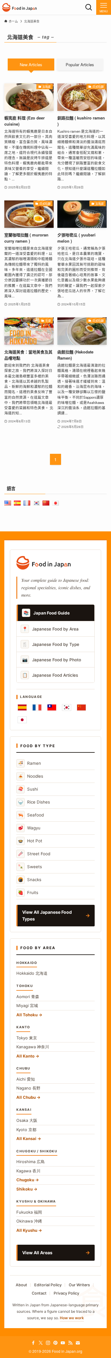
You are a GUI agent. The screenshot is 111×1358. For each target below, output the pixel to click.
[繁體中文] (52, 707)
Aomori (27, 996)
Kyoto (26, 1129)
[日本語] (22, 719)
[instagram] (48, 1343)
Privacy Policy (66, 1293)
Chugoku (25, 1179)
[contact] (77, 1343)
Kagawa (28, 1170)
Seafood (31, 814)
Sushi (28, 789)
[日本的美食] (19, 7)
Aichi (25, 1079)
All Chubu (26, 1097)
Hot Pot (30, 840)
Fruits (28, 892)
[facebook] (33, 1343)
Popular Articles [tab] (80, 64)
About (21, 1285)
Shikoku (24, 1189)
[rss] (70, 1343)
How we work (72, 1318)
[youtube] (63, 1343)
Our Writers (79, 1285)
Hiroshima (30, 1161)
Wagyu (29, 827)
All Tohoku (27, 1014)
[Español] (22, 707)
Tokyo (26, 1037)
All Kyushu (26, 1230)
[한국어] (66, 707)
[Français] (37, 707)
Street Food (34, 853)
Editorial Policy (48, 1285)
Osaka (26, 1120)
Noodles (30, 776)
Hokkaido (31, 973)
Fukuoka (29, 1212)
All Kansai (26, 1138)
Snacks (29, 879)
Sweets (30, 866)
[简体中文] (81, 707)
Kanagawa (32, 1046)
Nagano (28, 1088)
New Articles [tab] (31, 64)
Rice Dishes (34, 801)
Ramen (29, 763)
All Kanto (25, 1056)
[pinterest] (55, 1343)
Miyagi (27, 1005)
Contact (39, 1293)
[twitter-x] (40, 1343)
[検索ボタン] (88, 7)
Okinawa (29, 1221)
